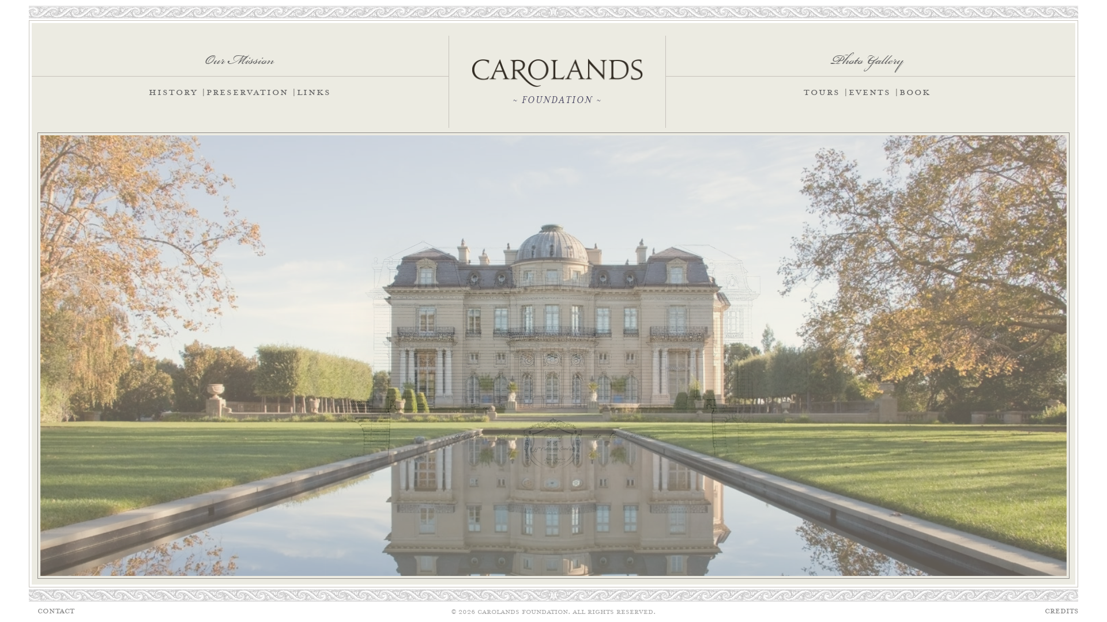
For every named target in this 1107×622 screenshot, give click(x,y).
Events (870, 93)
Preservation (247, 93)
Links (314, 93)
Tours (822, 93)
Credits (1061, 611)
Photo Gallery (867, 56)
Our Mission (239, 56)
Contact (55, 611)
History (173, 93)
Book (915, 93)
